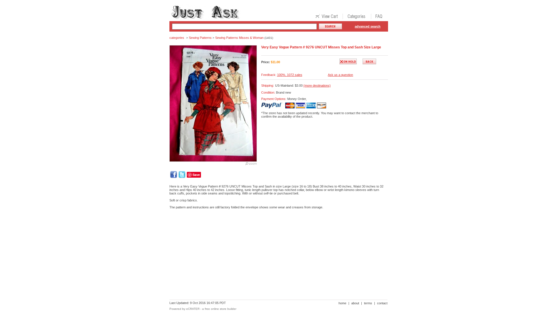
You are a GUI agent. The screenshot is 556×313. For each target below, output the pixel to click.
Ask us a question (340, 75)
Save (196, 174)
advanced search (368, 26)
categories (176, 37)
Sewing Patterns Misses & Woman (239, 37)
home (342, 303)
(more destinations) (317, 85)
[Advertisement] (274, 234)
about (355, 303)
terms (368, 303)
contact (382, 303)
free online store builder (220, 308)
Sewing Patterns (200, 37)
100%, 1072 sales (289, 75)
